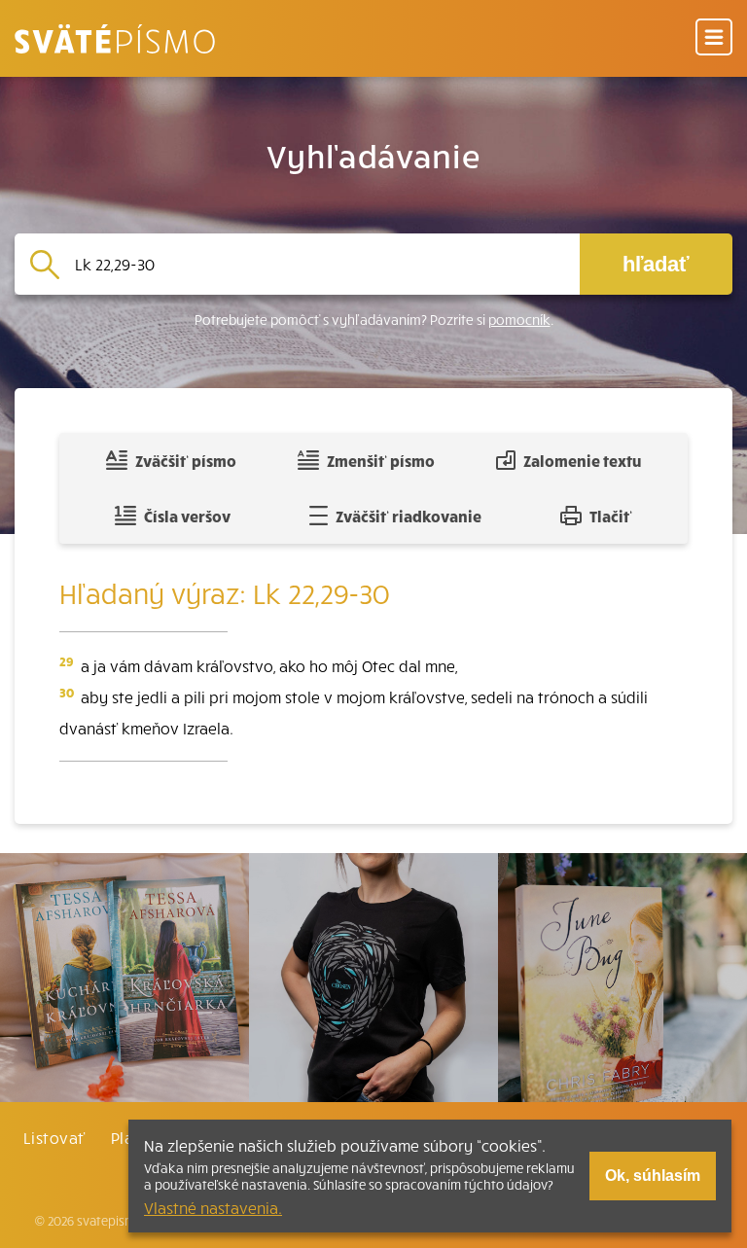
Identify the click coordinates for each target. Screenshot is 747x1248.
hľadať (656, 264)
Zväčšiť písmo (185, 460)
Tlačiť (610, 515)
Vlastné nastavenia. (213, 1207)
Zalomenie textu (582, 460)
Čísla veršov (187, 515)
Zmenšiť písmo (381, 460)
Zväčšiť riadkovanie (408, 515)
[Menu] (713, 38)
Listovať (54, 1137)
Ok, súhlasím (652, 1175)
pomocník (519, 319)
